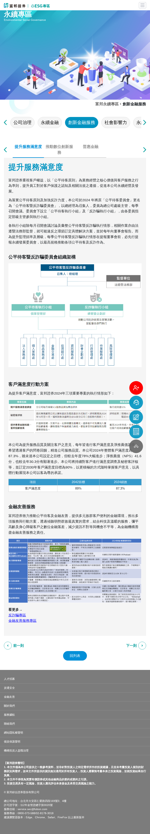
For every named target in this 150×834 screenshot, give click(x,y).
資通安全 (9, 687)
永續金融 (50, 122)
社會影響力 (115, 122)
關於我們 (9, 705)
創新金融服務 (81, 122)
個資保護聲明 (12, 741)
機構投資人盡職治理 (16, 750)
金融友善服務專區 (22, 621)
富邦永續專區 (107, 104)
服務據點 (9, 714)
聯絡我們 (9, 723)
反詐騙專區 (17, 615)
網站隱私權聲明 (13, 732)
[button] (5, 122)
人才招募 (9, 678)
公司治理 (22, 122)
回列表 (75, 656)
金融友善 (9, 696)
